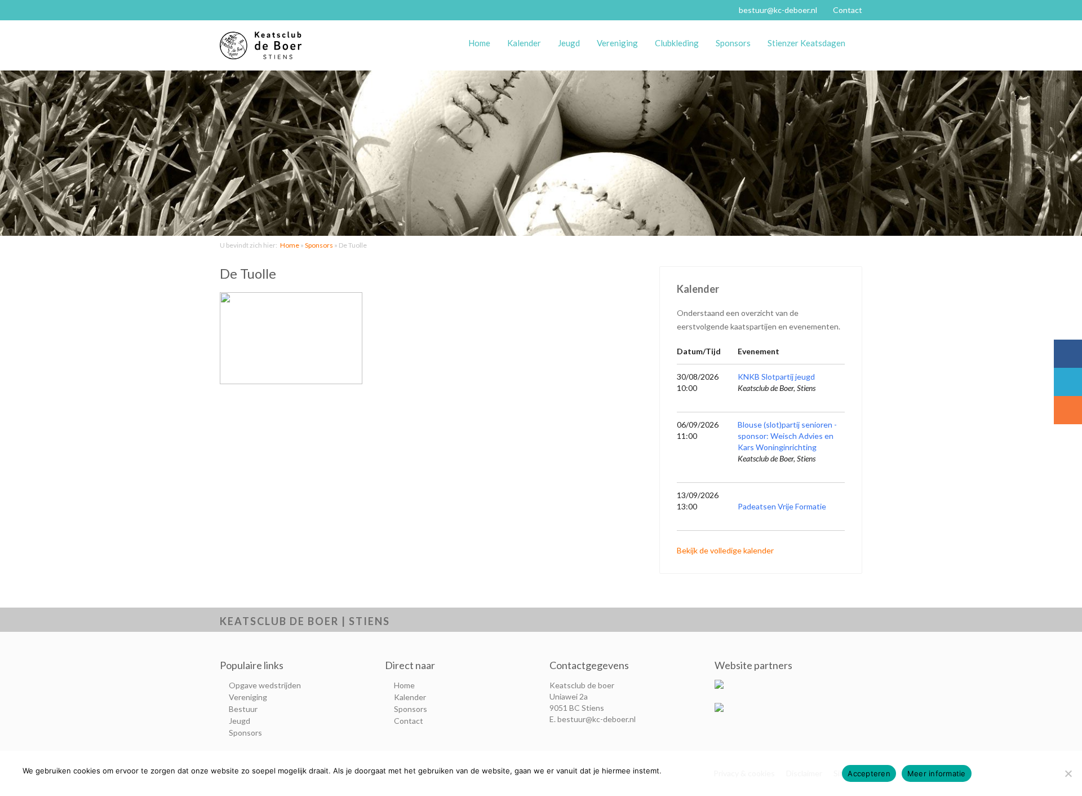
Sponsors (733, 43)
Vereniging (617, 43)
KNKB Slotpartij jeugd (776, 376)
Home (479, 43)
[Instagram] (1068, 410)
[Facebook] (1068, 354)
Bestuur (243, 709)
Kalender (524, 43)
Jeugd (569, 43)
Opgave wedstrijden (265, 685)
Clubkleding (677, 43)
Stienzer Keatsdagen (806, 43)
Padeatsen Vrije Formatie (782, 506)
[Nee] (1068, 773)
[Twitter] (1068, 382)
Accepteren (869, 773)
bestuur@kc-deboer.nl (778, 10)
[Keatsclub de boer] (262, 45)
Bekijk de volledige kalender (725, 550)
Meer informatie (936, 773)
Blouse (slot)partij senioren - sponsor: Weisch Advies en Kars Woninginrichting (787, 436)
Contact (847, 10)
